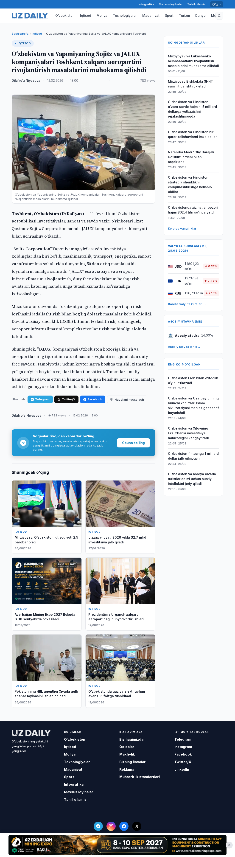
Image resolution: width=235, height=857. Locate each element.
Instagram (183, 747)
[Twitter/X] (136, 826)
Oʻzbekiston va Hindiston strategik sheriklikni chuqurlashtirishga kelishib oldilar (190, 184)
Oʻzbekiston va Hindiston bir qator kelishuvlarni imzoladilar (192, 134)
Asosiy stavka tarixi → (184, 346)
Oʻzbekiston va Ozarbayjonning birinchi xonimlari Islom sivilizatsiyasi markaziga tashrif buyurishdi (193, 405)
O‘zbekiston (65, 15)
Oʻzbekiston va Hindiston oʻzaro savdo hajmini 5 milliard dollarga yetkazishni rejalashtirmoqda (192, 109)
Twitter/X (68, 399)
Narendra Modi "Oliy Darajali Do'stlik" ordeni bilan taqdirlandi (191, 157)
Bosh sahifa (20, 33)
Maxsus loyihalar (171, 4)
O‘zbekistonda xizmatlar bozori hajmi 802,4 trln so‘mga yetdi (193, 209)
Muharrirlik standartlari (139, 777)
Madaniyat (150, 15)
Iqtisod (85, 15)
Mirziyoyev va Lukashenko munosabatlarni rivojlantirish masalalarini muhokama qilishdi (193, 61)
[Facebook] (124, 826)
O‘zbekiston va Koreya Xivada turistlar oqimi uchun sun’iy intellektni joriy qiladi (192, 479)
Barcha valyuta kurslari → (187, 304)
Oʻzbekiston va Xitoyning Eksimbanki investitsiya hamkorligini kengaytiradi (188, 433)
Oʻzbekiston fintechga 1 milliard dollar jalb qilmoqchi (193, 456)
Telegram (42, 399)
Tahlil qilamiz (196, 4)
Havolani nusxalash (129, 399)
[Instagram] (111, 826)
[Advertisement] (117, 845)
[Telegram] (98, 826)
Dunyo (200, 15)
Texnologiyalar (125, 15)
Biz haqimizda (131, 739)
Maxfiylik (127, 754)
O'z (215, 4)
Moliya (102, 15)
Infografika (146, 4)
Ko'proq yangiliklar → (184, 228)
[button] (219, 16)
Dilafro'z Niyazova (26, 80)
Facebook (94, 399)
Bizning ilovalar (132, 762)
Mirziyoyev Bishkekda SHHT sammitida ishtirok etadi (190, 83)
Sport (169, 15)
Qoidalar (126, 747)
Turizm (184, 15)
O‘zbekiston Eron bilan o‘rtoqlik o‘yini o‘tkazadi (193, 380)
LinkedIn (181, 769)
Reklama (126, 769)
